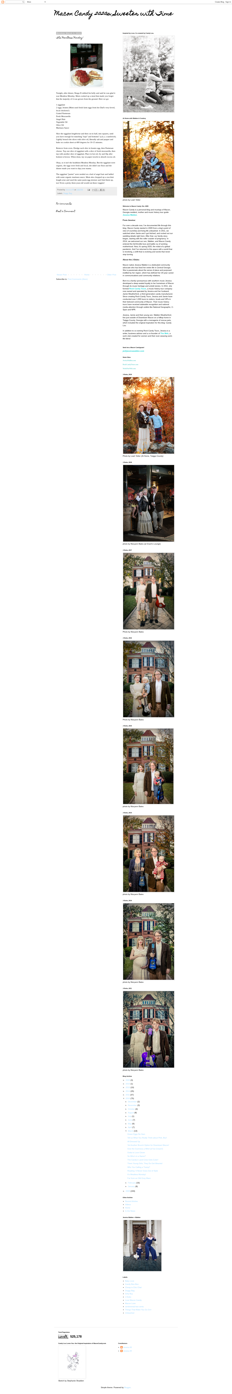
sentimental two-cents (134, 1306)
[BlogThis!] (96, 190)
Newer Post (62, 275)
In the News (130, 1211)
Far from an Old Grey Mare (139, 1178)
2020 (128, 1080)
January (131, 1186)
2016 (128, 1084)
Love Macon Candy (133, 1300)
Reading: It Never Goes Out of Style (142, 1171)
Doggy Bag (67, 193)
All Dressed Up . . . (135, 1141)
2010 (128, 1098)
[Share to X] (98, 190)
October (131, 1109)
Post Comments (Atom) (78, 279)
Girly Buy (129, 1294)
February (132, 1183)
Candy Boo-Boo (132, 1284)
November (132, 1105)
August (131, 1113)
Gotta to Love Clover (136, 1152)
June (130, 1120)
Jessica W (127, 1347)
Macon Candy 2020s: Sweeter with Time (113, 14)
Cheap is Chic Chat (133, 1287)
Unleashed (129, 1313)
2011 (128, 1095)
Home (86, 275)
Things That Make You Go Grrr (138, 1310)
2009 (128, 1191)
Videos (128, 1204)
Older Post (111, 275)
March (131, 1131)
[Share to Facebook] (101, 190)
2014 (128, 1091)
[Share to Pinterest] (103, 190)
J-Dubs (128, 1297)
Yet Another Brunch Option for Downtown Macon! (148, 1145)
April (130, 1127)
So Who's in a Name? (136, 1156)
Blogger (127, 1387)
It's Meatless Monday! (136, 1174)
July (130, 1116)
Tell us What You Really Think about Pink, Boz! (147, 1138)
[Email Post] (88, 190)
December (132, 1102)
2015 (128, 1087)
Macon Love (130, 1303)
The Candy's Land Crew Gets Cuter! (142, 1160)
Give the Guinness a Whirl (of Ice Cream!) (145, 1149)
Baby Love (129, 1281)
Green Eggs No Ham (136, 1134)
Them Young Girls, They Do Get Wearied (144, 1163)
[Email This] (93, 190)
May (130, 1124)
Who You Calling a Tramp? (138, 1167)
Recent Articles (131, 1201)
